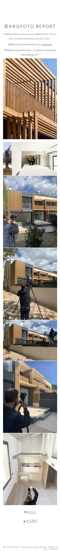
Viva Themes (51, 549)
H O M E (31, 521)
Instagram (46, 44)
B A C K (31, 512)
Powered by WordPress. (34, 547)
